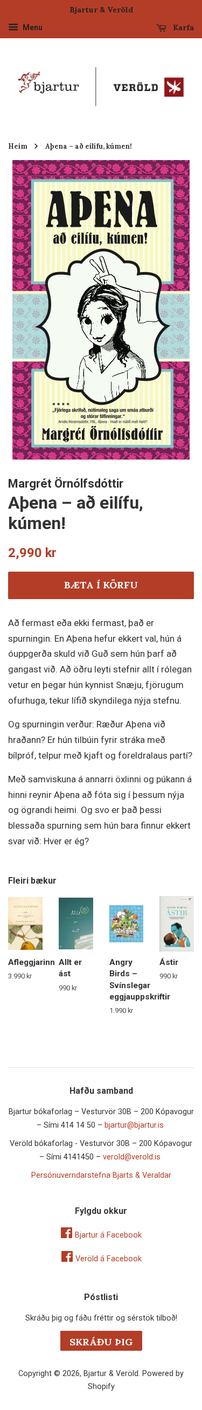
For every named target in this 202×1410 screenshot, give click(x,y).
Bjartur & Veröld (110, 1373)
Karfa (182, 27)
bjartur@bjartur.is (134, 1125)
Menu (32, 27)
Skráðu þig (101, 1342)
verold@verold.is (132, 1157)
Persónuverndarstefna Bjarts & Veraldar (101, 1175)
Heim (17, 146)
